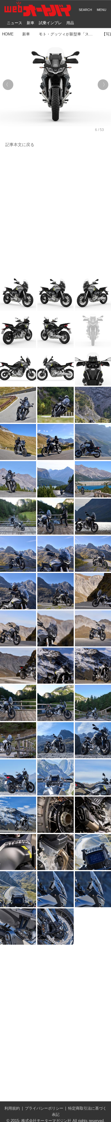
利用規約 (12, 1108)
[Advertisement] (55, 211)
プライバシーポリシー (44, 1108)
